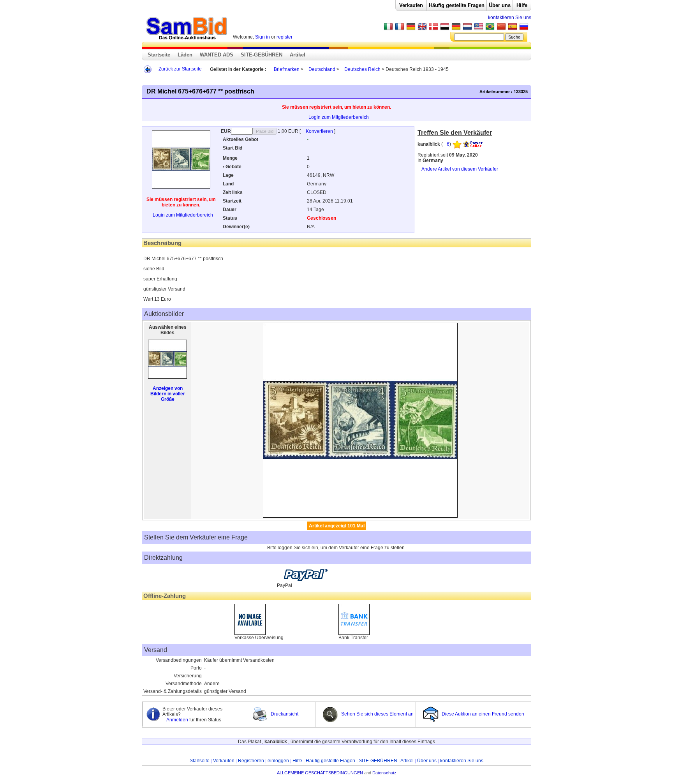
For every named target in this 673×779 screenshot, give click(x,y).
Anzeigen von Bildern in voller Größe (167, 394)
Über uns (500, 5)
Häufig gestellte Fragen (456, 5)
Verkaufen (411, 5)
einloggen (278, 760)
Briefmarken (287, 69)
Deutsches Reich (363, 69)
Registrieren (251, 760)
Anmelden (177, 720)
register (284, 37)
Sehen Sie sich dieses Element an (377, 714)
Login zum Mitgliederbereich (338, 117)
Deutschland (321, 69)
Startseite (159, 55)
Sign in (262, 37)
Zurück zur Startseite (180, 69)
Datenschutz (384, 772)
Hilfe (521, 5)
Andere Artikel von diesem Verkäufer (459, 169)
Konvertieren (320, 131)
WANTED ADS (216, 55)
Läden (185, 55)
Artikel (297, 55)
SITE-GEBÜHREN (261, 55)
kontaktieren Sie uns (509, 17)
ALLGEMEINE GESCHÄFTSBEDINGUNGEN (320, 772)
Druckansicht (284, 714)
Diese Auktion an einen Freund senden (482, 714)
